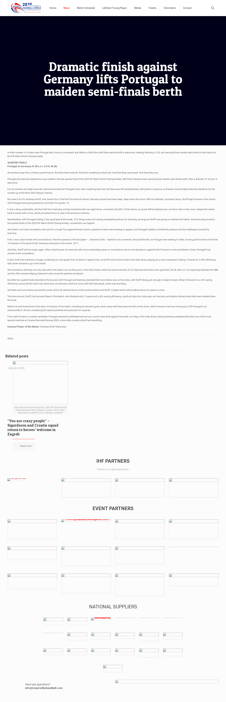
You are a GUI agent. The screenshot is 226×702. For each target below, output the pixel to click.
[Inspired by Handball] (26, 8)
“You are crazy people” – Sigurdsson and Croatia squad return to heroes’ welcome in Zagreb (32, 427)
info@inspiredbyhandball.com (44, 688)
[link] (16, 479)
